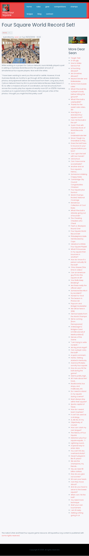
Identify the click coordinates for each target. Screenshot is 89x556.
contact (49, 14)
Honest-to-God (77, 296)
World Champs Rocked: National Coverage (78, 197)
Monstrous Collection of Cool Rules (78, 205)
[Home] (5, 7)
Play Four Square (8, 13)
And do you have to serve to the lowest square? (79, 489)
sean (17, 37)
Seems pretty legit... (79, 376)
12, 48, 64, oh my (77, 420)
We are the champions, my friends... (77, 463)
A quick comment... (79, 355)
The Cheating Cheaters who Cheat (76, 221)
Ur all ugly (75, 60)
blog (39, 14)
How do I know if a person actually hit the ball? (78, 262)
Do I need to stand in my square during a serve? (78, 394)
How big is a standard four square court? (77, 115)
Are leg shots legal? (79, 347)
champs (74, 6)
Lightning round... (78, 443)
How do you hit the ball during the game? (78, 370)
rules (39, 6)
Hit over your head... (79, 479)
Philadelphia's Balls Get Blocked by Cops (78, 239)
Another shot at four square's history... (77, 169)
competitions (60, 6)
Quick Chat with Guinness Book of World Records (78, 128)
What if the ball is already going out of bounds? (78, 213)
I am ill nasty (76, 510)
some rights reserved (10, 535)
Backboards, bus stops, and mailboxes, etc (78, 386)
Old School (75, 159)
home (29, 6)
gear (47, 6)
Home (5, 33)
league (30, 14)
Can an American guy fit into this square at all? (78, 275)
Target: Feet (75, 58)
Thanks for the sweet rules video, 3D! (78, 107)
